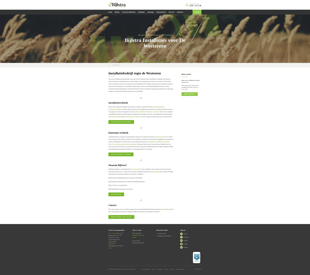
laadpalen (134, 144)
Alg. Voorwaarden (145, 269)
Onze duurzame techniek (121, 154)
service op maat (136, 169)
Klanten (117, 12)
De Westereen (116, 65)
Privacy (154, 269)
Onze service (116, 194)
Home (110, 12)
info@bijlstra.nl (112, 243)
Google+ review (162, 233)
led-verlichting (117, 144)
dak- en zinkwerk (154, 112)
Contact (197, 12)
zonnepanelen (151, 141)
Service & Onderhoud (128, 12)
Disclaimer (159, 269)
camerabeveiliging (113, 117)
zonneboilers (159, 141)
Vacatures (180, 12)
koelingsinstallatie (157, 107)
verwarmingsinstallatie (114, 109)
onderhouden (155, 171)
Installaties (141, 12)
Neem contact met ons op (121, 217)
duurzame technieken (160, 137)
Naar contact (189, 94)
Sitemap (172, 269)
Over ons (171, 12)
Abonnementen (161, 12)
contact (163, 209)
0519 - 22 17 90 (112, 233)
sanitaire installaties (139, 112)
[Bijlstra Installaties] (121, 5)
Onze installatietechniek (121, 122)
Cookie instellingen (180, 269)
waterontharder (125, 144)
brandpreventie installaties (132, 117)
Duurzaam (150, 12)
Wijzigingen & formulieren (164, 236)
